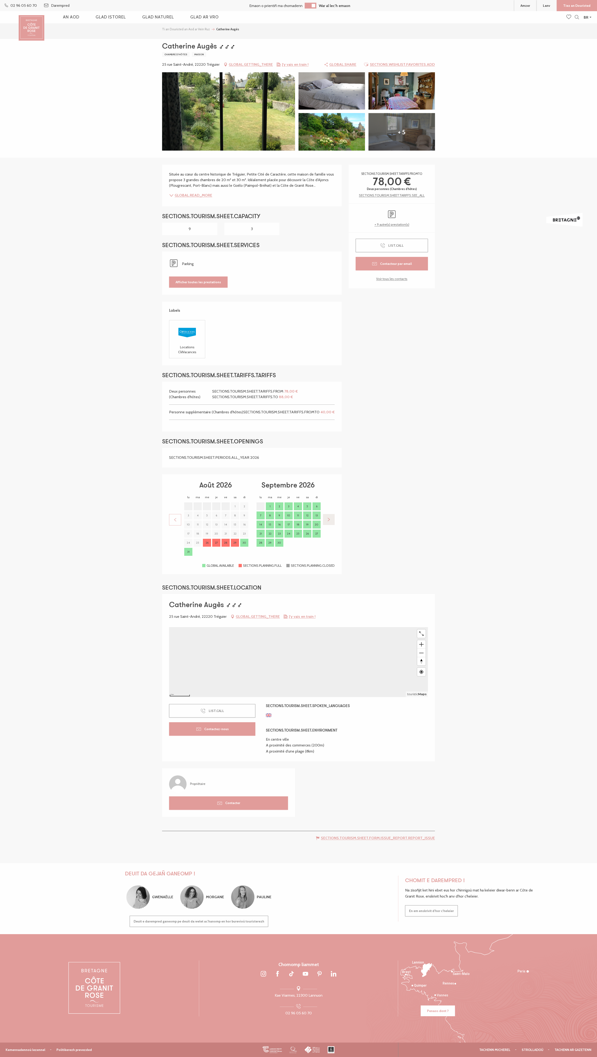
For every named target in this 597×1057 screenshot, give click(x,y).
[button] (576, 17)
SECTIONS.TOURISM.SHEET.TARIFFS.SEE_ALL (392, 195)
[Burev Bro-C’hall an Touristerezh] (312, 1050)
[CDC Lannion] (272, 1050)
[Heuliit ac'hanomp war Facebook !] (278, 974)
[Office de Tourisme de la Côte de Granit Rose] (31, 24)
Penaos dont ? (438, 1011)
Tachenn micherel (494, 1050)
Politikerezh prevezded (74, 1050)
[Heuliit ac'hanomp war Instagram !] (264, 974)
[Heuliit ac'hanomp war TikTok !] (291, 974)
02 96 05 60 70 (298, 1013)
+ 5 (402, 132)
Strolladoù (532, 1050)
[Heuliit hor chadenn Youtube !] (305, 974)
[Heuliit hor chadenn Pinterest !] (319, 974)
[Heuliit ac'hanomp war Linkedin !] (333, 974)
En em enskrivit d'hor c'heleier (431, 911)
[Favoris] (569, 17)
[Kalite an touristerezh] (293, 1050)
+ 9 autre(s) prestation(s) (392, 224)
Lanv (546, 5)
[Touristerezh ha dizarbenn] (331, 1050)
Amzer (525, 5)
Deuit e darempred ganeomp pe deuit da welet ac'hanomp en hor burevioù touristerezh (199, 921)
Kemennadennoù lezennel (25, 1050)
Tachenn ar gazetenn (573, 1050)
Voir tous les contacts (391, 279)
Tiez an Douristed (576, 5)
